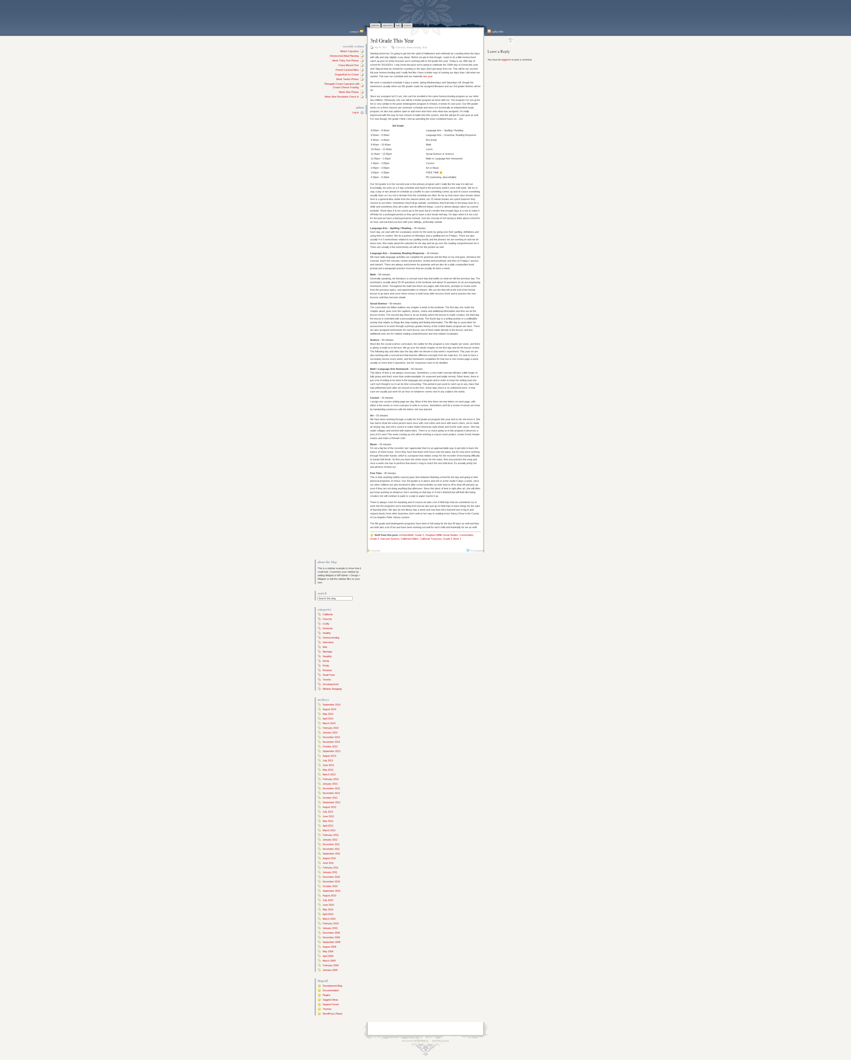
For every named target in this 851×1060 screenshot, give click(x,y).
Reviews (407, 25)
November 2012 (331, 793)
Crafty (326, 623)
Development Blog (332, 985)
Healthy (327, 633)
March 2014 (329, 723)
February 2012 (331, 835)
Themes (327, 1009)
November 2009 (331, 937)
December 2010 (331, 877)
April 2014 (328, 718)
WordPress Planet (332, 1013)
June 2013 (328, 765)
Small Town (329, 675)
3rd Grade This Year (392, 40)
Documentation (331, 990)
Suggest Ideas (330, 999)
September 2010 (331, 891)
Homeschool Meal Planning (344, 56)
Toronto (327, 679)
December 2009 (331, 932)
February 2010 (331, 923)
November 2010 (331, 881)
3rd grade (375, 550)
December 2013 (331, 737)
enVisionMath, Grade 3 (411, 535)
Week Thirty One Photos (345, 60)
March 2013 (329, 774)
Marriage (327, 651)
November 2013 (331, 742)
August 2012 (329, 807)
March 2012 (329, 830)
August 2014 (329, 709)
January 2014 (330, 732)
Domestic (328, 628)
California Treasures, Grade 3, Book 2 (440, 538)
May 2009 (328, 951)
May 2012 (328, 821)
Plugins (326, 995)
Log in (355, 112)
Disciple (437, 1040)
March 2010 (329, 918)
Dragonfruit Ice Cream (347, 74)
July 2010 (328, 900)
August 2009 (329, 946)
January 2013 (330, 783)
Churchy (327, 619)
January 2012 (330, 839)
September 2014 (331, 704)
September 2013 (331, 751)
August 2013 (329, 755)
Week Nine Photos (349, 92)
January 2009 (330, 970)
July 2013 (328, 760)
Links (398, 25)
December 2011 (331, 844)
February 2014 (331, 728)
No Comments (477, 550)
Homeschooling (414, 47)
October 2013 (330, 746)
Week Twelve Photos (347, 79)
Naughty (327, 656)
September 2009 (331, 942)
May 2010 (328, 909)
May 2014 (328, 714)
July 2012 (328, 811)
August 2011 (329, 858)
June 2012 (328, 816)
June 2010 (328, 904)
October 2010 (330, 886)
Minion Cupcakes (349, 51)
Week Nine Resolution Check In (342, 96)
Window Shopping (332, 689)
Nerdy (326, 661)
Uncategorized (330, 684)
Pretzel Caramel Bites (347, 70)
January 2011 (330, 872)
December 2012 (331, 788)
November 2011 (331, 849)
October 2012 (330, 797)
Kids (425, 47)
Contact (354, 31)
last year (427, 76)
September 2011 (331, 853)
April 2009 (328, 956)
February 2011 (330, 867)
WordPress (421, 1040)
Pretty (326, 665)
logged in (506, 59)
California (400, 47)
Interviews (388, 25)
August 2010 (329, 895)
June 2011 (328, 863)
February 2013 (331, 779)
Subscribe (498, 31)
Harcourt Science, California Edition (399, 538)
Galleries (375, 25)
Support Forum (331, 1004)
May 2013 (328, 769)
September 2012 (331, 802)
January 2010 (330, 928)
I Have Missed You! (348, 65)
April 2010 (328, 914)
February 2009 (331, 965)
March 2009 (329, 960)
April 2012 (328, 825)
